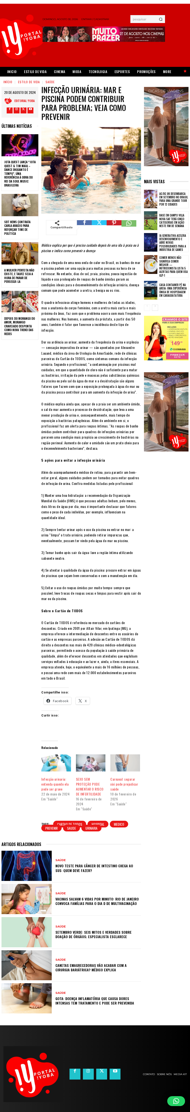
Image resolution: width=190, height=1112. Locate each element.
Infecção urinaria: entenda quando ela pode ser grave (55, 784)
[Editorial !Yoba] (9, 101)
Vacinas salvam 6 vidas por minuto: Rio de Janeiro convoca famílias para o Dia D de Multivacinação (97, 901)
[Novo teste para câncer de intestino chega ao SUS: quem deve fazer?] (26, 866)
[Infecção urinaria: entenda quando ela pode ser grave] (56, 762)
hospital (98, 824)
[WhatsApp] (128, 227)
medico (119, 824)
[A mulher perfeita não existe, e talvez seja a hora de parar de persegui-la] (19, 253)
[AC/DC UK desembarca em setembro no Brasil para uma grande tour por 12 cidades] (150, 199)
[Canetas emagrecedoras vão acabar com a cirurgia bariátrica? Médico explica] (26, 965)
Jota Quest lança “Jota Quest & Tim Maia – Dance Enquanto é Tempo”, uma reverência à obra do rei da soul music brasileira (20, 173)
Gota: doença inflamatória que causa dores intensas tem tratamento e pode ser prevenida (94, 1001)
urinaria (91, 828)
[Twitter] (23, 110)
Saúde (50, 82)
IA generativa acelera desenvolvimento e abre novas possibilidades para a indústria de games (172, 243)
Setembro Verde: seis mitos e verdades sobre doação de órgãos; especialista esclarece (93, 934)
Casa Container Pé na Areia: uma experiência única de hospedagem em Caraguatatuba (173, 290)
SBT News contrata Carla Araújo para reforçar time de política (17, 228)
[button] (176, 1101)
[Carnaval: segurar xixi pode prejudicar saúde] (125, 762)
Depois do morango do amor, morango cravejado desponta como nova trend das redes (19, 326)
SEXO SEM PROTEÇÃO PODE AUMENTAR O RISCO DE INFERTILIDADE (90, 786)
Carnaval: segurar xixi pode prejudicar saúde (124, 784)
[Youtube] (30, 110)
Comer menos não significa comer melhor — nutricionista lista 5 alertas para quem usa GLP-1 (173, 266)
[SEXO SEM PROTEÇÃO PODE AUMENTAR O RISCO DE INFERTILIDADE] (90, 762)
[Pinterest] (114, 227)
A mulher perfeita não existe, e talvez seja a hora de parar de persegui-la (19, 276)
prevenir (51, 828)
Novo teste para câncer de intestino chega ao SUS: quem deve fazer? (94, 868)
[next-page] (155, 308)
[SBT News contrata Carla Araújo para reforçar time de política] (19, 205)
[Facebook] (10, 110)
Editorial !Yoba (24, 101)
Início (7, 82)
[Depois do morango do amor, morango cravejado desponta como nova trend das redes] (19, 302)
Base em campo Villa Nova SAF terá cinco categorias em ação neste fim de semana (171, 220)
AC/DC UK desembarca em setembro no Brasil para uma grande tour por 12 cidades (173, 199)
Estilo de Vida (29, 82)
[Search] (160, 19)
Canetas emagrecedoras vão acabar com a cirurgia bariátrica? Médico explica (91, 967)
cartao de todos (69, 824)
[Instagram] (17, 110)
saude (71, 828)
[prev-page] (147, 308)
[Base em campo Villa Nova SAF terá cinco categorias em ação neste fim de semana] (150, 220)
